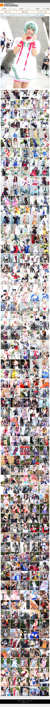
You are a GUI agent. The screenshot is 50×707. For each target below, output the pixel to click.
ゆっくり (29, 8)
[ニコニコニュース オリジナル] (9, 5)
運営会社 (23, 700)
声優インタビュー (8, 11)
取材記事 (37, 8)
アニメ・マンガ (12, 8)
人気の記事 (4, 8)
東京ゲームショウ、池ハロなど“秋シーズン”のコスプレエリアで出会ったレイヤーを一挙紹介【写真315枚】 (23, 15)
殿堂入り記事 (25, 11)
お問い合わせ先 (29, 700)
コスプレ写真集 (46, 8)
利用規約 (19, 700)
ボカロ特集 (21, 8)
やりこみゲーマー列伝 (41, 11)
